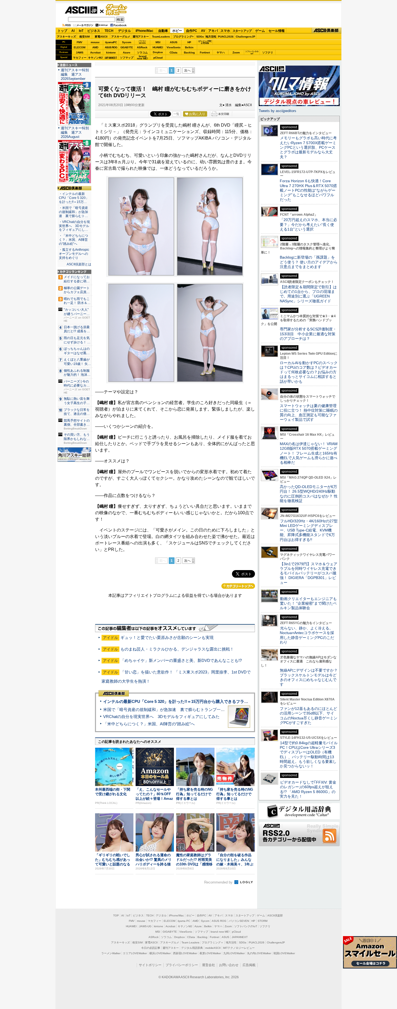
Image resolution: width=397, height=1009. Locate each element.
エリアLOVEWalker (135, 953)
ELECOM (79, 47)
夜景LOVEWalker (210, 953)
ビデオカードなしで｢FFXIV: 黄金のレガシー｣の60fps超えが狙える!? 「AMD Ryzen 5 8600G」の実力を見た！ (308, 789)
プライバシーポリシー (182, 965)
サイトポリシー (150, 965)
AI (73, 31)
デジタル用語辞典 (192, 947)
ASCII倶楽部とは (79, 264)
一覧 (176, 114)
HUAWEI (158, 47)
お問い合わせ (228, 965)
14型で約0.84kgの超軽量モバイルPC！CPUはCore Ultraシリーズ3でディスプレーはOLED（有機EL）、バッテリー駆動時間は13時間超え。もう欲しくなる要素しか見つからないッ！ (309, 754)
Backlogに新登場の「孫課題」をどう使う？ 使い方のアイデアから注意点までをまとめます (309, 262)
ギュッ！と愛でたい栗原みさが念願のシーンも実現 (167, 637)
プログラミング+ (183, 36)
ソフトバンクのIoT (251, 52)
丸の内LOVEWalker (259, 953)
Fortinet (205, 52)
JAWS (79, 52)
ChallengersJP (245, 36)
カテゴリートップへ (238, 586)
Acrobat (95, 52)
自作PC (191, 31)
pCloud (158, 57)
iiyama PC (184, 920)
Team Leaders (190, 942)
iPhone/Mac (144, 31)
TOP (116, 915)
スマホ (225, 31)
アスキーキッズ (66, 36)
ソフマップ (126, 57)
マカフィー (79, 57)
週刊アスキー (141, 36)
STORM (262, 920)
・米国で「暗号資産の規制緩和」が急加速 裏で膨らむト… (73, 212)
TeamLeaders (161, 36)
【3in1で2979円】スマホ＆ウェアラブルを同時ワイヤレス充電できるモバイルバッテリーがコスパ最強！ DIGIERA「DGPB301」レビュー (308, 573)
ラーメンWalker (110, 953)
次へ (187, 70)
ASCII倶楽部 (326, 30)
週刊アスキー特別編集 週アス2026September (75, 74)
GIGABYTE (126, 47)
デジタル (124, 31)
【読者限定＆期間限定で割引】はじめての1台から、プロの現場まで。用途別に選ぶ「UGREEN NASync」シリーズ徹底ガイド (308, 294)
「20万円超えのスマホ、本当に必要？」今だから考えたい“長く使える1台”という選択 (308, 224)
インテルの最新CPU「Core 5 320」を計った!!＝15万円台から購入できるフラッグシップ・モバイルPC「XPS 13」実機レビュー (219, 701)
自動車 (163, 31)
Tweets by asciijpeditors (277, 111)
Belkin (189, 47)
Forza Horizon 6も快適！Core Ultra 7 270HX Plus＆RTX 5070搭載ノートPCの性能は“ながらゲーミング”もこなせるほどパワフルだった (308, 190)
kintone (111, 52)
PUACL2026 (226, 36)
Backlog (189, 52)
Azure (126, 52)
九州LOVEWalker (234, 953)
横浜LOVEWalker (160, 953)
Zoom (236, 52)
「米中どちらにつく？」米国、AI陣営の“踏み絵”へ (149, 724)
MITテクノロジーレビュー (239, 947)
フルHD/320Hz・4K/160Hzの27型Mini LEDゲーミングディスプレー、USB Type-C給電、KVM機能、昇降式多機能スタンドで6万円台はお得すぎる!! (309, 530)
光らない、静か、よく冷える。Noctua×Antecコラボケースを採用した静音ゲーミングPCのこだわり (307, 635)
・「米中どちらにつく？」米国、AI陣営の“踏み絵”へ (73, 240)
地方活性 (211, 36)
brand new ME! (220, 931)
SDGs (200, 36)
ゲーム (260, 31)
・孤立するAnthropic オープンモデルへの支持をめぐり (74, 254)
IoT (81, 31)
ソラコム (142, 52)
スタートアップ (242, 30)
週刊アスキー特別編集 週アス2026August (75, 132)
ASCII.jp (81, 9)
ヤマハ (221, 52)
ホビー (177, 31)
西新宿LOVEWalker (185, 953)
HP (189, 42)
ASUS (173, 42)
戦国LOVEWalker (284, 953)
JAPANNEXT (111, 58)
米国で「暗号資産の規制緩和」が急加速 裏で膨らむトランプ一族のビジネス (174, 709)
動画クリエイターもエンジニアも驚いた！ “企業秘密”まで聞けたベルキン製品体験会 (308, 603)
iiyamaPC (111, 42)
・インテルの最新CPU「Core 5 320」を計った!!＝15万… (74, 198)
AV (203, 31)
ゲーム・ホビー (117, 10)
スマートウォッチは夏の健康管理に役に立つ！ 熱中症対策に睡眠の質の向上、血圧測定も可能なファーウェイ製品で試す (309, 413)
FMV (79, 42)
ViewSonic (174, 47)
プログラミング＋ (212, 942)
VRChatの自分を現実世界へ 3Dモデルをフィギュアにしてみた (161, 716)
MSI (158, 42)
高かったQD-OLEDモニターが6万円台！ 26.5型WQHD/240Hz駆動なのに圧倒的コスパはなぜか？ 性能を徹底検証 (309, 494)
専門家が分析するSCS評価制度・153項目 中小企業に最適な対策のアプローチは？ (308, 334)
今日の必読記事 (150, 947)
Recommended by (219, 882)
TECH (109, 31)
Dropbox (158, 52)
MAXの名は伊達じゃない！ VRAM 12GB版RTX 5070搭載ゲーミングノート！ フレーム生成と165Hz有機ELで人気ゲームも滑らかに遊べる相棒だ (309, 453)
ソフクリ (267, 52)
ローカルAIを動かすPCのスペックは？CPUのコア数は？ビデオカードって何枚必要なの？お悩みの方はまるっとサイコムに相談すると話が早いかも (309, 372)
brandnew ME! (142, 57)
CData (173, 52)
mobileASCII (213, 947)
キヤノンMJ (95, 57)
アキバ (213, 31)
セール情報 (276, 31)
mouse (95, 42)
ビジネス (93, 31)
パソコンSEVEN (142, 42)
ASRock (142, 47)
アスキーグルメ (120, 36)
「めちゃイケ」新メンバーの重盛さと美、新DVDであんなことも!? (181, 660)
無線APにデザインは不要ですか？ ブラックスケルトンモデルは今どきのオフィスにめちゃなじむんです (310, 677)
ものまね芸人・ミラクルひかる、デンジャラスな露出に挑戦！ (177, 649)
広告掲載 (249, 965)
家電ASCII (101, 36)
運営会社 (208, 965)
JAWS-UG (145, 926)
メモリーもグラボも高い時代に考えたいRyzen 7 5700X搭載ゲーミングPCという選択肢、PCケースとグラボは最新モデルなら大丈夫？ (308, 147)
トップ (62, 31)
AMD (95, 47)
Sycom (126, 42)
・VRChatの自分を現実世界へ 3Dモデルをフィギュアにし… (74, 226)
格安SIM (84, 36)
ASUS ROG (111, 47)
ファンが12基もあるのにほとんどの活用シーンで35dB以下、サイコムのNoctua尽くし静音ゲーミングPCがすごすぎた (308, 715)
